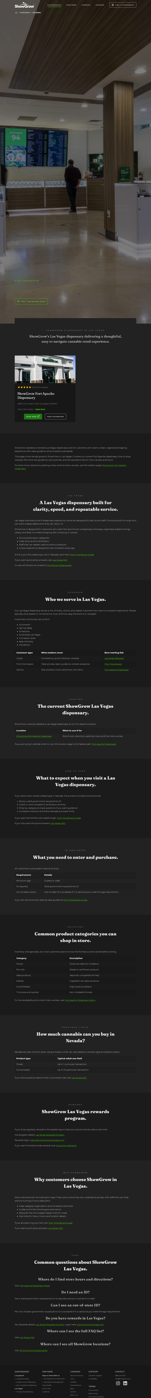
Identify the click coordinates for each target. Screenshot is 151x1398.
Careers (73, 1392)
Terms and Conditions (96, 1397)
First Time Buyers (113, 664)
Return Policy (93, 1393)
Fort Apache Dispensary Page (35, 1286)
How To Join (46, 1388)
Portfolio (73, 1382)
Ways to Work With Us (51, 1375)
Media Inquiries (75, 1385)
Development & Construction (54, 1379)
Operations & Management (53, 1382)
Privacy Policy (93, 1390)
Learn (72, 1379)
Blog (72, 1388)
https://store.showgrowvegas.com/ (47, 1140)
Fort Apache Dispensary (117, 669)
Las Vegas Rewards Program (50, 1135)
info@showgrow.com (122, 1379)
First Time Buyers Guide (33, 301)
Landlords (45, 1392)
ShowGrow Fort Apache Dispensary (34, 736)
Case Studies (46, 1385)
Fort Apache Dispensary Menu (80, 1000)
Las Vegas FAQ (60, 560)
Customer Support (95, 1375)
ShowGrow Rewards (66, 1145)
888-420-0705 (120, 1375)
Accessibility (93, 1379)
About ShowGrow (76, 1375)
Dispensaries (25, 12)
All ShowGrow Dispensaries (33, 1350)
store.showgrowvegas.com (90, 1324)
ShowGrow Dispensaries (59, 565)
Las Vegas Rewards (114, 658)
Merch (72, 1395)
